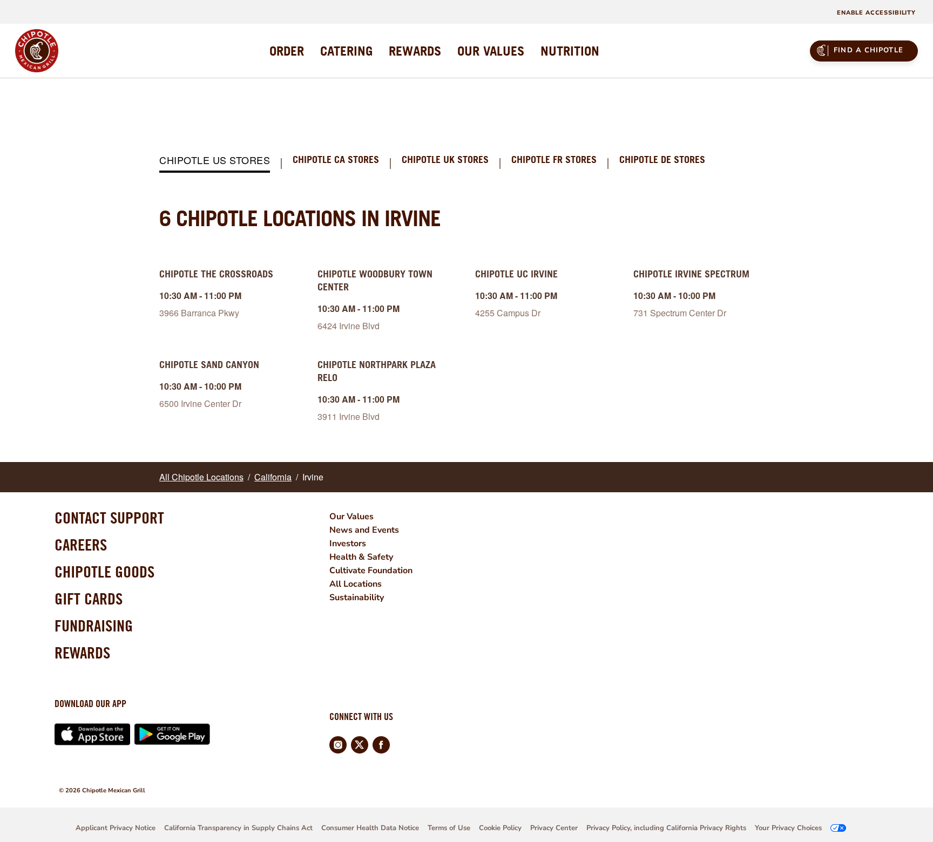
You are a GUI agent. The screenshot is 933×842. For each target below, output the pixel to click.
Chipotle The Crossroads (216, 274)
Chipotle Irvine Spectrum (691, 274)
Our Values (351, 516)
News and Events (364, 530)
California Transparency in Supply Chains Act (238, 828)
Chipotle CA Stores (336, 160)
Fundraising (94, 625)
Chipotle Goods (104, 571)
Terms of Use (449, 828)
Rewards (82, 652)
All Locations (355, 584)
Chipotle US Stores (214, 160)
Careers (81, 545)
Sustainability (356, 597)
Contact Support (109, 518)
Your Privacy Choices (788, 828)
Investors (347, 543)
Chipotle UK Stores (445, 160)
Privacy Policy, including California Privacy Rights (666, 828)
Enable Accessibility (876, 13)
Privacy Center (554, 828)
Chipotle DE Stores (662, 160)
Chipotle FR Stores (554, 160)
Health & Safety (361, 557)
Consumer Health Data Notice (370, 828)
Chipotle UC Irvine (516, 274)
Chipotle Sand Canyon (209, 364)
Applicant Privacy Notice (116, 828)
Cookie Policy (500, 828)
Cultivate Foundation (371, 570)
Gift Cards (89, 598)
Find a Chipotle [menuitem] (868, 50)
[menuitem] (286, 51)
